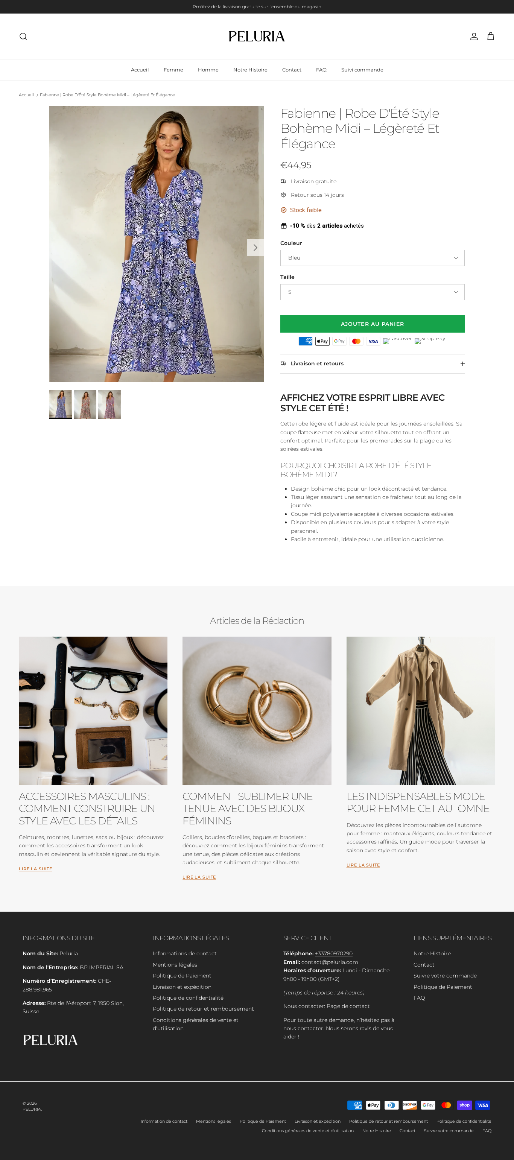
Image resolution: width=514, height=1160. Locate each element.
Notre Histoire (250, 70)
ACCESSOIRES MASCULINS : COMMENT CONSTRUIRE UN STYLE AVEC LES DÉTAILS (87, 808)
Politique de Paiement (182, 975)
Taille (287, 277)
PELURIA (32, 1109)
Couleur (291, 243)
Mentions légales (175, 964)
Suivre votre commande (445, 975)
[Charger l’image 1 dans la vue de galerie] (156, 244)
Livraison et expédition (182, 987)
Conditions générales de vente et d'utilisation (308, 1130)
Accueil (140, 70)
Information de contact (164, 1121)
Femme (173, 70)
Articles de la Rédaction (257, 620)
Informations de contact (185, 953)
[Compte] (473, 36)
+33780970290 (334, 953)
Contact (291, 70)
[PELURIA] (257, 36)
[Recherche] (23, 36)
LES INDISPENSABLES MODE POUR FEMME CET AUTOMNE (418, 802)
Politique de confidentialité (188, 997)
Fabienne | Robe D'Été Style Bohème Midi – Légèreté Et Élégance (107, 94)
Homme (208, 70)
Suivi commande (362, 70)
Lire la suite (35, 869)
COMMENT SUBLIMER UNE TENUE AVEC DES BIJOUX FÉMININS (247, 808)
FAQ (321, 70)
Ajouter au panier (372, 324)
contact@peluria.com (329, 962)
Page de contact (348, 1006)
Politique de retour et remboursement (203, 1008)
